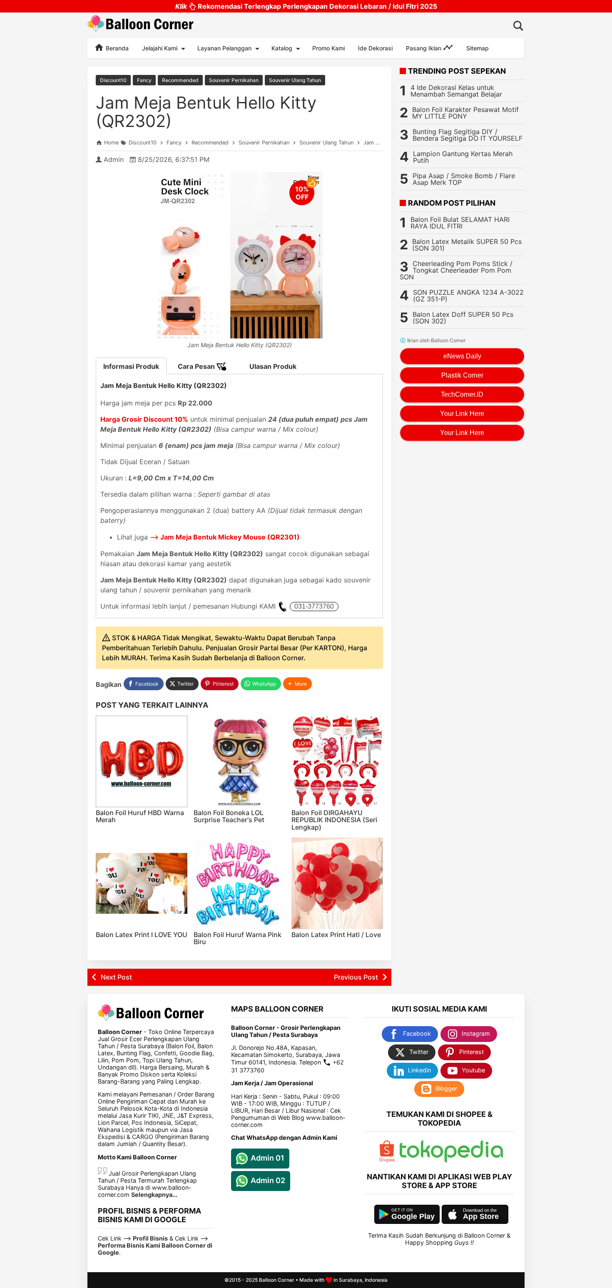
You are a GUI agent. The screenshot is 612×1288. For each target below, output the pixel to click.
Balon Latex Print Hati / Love (336, 934)
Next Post (116, 977)
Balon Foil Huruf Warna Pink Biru (237, 938)
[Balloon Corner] (140, 25)
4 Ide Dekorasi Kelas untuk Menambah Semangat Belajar (456, 90)
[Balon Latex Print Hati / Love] (337, 883)
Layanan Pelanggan (224, 48)
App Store (481, 1216)
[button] (297, 683)
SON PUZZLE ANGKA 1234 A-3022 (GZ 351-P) (468, 295)
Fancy (144, 80)
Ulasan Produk (272, 366)
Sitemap (477, 48)
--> (225, 537)
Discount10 (113, 80)
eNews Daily (462, 356)
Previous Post (356, 977)
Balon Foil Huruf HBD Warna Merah (140, 816)
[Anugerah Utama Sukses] (451, 1160)
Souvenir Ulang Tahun (295, 80)
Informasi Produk (131, 366)
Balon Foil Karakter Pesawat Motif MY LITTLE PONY (465, 112)
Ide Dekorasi (375, 48)
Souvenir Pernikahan (234, 80)
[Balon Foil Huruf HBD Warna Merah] (141, 761)
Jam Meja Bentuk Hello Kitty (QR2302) (206, 111)
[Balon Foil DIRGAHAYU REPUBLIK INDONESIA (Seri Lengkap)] (337, 761)
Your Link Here (462, 413)
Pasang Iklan (424, 48)
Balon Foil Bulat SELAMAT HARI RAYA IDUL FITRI (460, 222)
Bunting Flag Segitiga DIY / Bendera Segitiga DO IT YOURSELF (467, 134)
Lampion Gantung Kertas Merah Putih (462, 156)
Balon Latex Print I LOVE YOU (141, 934)
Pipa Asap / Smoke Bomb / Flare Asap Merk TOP (464, 179)
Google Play (413, 1216)
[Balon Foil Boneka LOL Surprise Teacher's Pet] (239, 761)
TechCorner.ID (462, 394)
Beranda (116, 48)
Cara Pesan (197, 366)
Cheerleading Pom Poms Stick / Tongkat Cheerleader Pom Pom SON (456, 270)
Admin (114, 159)
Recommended (180, 80)
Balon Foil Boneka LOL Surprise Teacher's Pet (229, 816)
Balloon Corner (276, 1280)
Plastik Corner (462, 375)
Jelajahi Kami (159, 48)
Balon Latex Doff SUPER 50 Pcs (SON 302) (463, 317)
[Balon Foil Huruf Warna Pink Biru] (239, 883)
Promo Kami (328, 48)
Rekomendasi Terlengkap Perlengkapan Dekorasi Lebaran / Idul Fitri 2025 (306, 6)
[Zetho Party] (387, 1160)
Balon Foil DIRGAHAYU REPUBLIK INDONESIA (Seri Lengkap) (334, 819)
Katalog (281, 48)
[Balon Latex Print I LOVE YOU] (141, 883)
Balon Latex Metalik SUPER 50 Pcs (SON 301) (467, 244)
